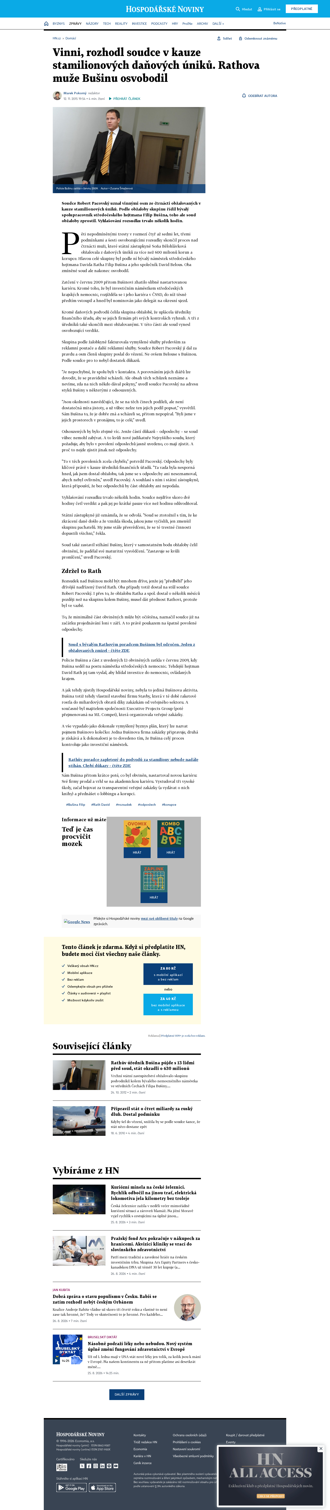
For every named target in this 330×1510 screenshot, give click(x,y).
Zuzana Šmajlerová (121, 188)
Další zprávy (127, 1394)
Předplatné (301, 9)
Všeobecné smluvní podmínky (193, 1456)
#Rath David (100, 804)
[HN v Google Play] (71, 1487)
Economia (140, 1449)
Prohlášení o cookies (187, 1442)
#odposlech (147, 804)
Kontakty (140, 1435)
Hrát (137, 852)
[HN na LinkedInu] (102, 1466)
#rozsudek (124, 804)
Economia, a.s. (85, 1441)
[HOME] (46, 24)
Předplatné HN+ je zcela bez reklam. (183, 1035)
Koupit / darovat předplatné (245, 1435)
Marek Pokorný (75, 93)
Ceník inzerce (143, 1463)
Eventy (230, 1442)
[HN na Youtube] (116, 1466)
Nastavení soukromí (186, 1449)
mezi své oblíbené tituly (159, 918)
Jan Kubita (61, 1290)
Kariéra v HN (142, 1456)
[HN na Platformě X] (82, 1466)
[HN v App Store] (102, 1487)
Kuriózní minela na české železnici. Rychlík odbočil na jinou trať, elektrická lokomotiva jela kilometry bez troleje (153, 1193)
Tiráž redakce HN (145, 1442)
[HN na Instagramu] (95, 1466)
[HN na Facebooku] (89, 1466)
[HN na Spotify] (109, 1466)
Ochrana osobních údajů (190, 1435)
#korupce (169, 804)
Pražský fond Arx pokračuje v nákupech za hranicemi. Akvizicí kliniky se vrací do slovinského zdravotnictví (155, 1244)
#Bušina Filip (75, 804)
